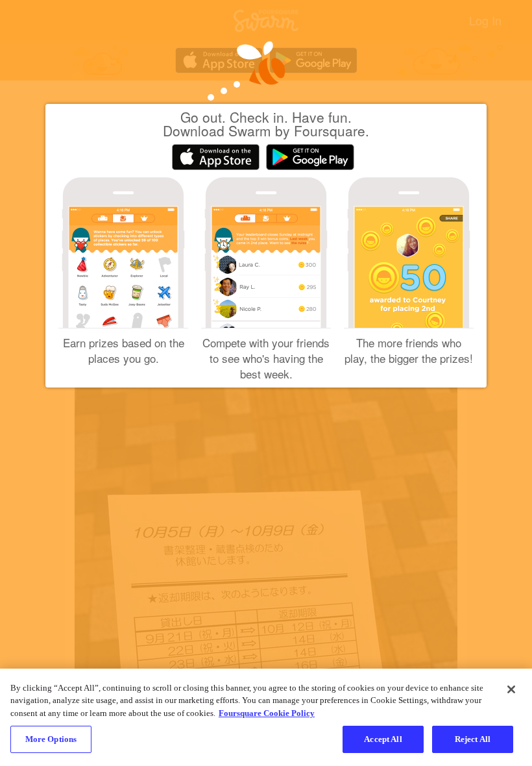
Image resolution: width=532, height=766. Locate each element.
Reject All (472, 739)
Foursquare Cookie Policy (267, 713)
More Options (51, 739)
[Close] (511, 689)
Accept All (383, 739)
